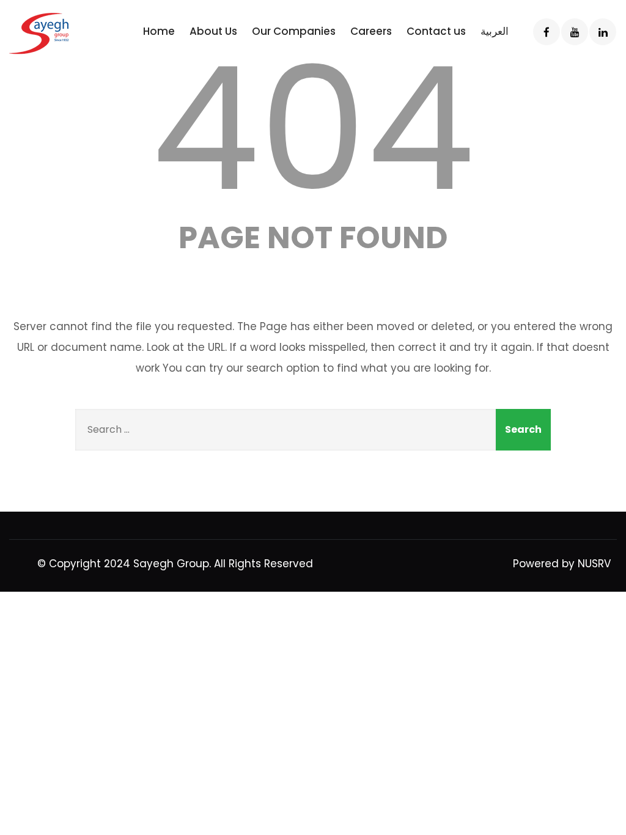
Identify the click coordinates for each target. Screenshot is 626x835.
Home (159, 31)
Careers (371, 31)
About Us (213, 31)
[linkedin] (602, 31)
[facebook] (546, 31)
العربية (495, 31)
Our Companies (294, 31)
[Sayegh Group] (59, 33)
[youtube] (574, 31)
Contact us (436, 31)
